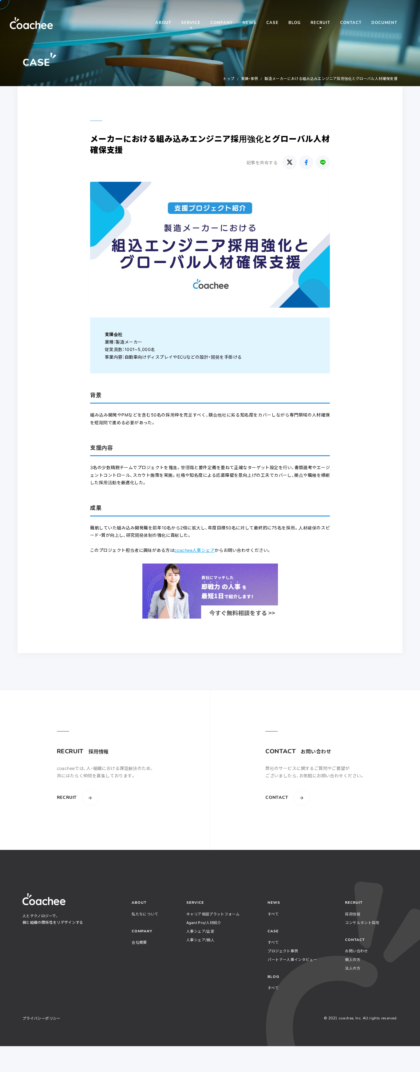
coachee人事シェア (194, 550)
